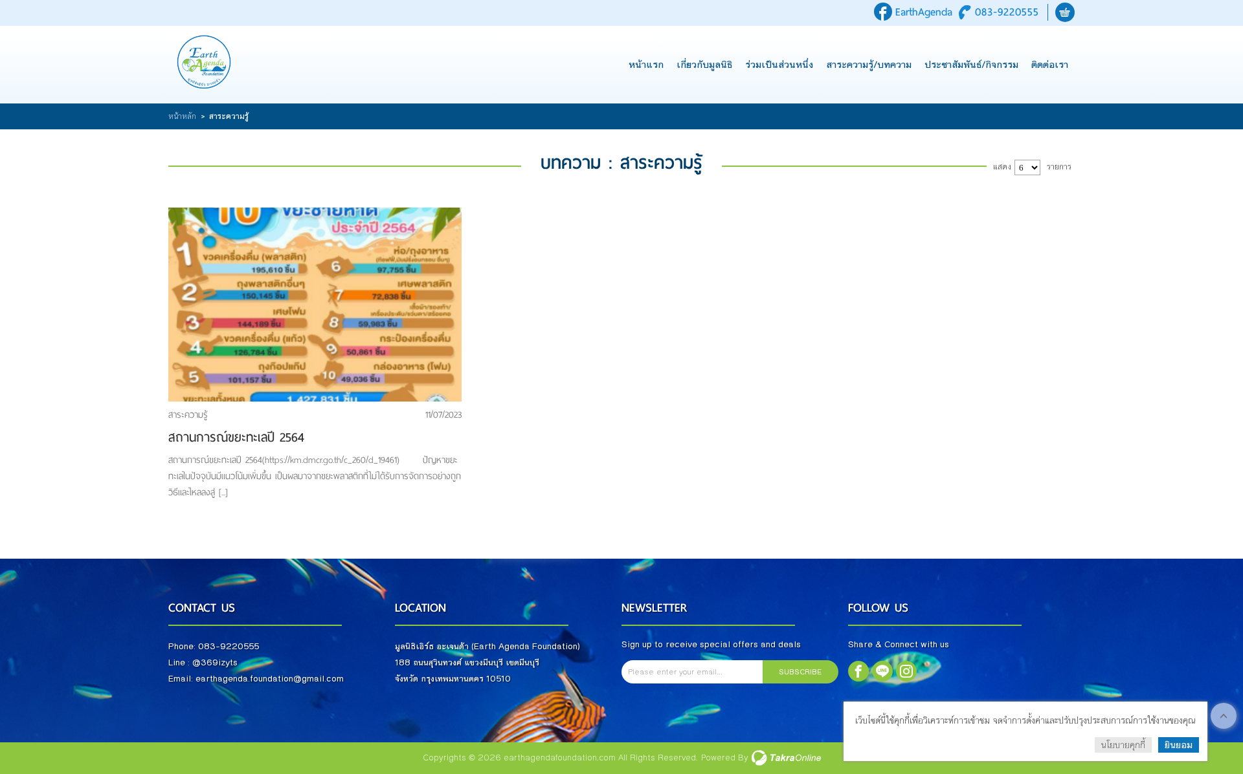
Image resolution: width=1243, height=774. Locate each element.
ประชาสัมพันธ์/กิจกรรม (971, 64)
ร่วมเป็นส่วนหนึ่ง (779, 64)
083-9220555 (1007, 12)
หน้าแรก (646, 64)
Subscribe (800, 672)
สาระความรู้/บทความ (869, 64)
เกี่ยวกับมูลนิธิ (704, 64)
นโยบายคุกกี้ (1123, 745)
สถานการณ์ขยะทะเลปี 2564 (236, 437)
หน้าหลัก (182, 116)
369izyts (219, 662)
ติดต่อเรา (1049, 64)
